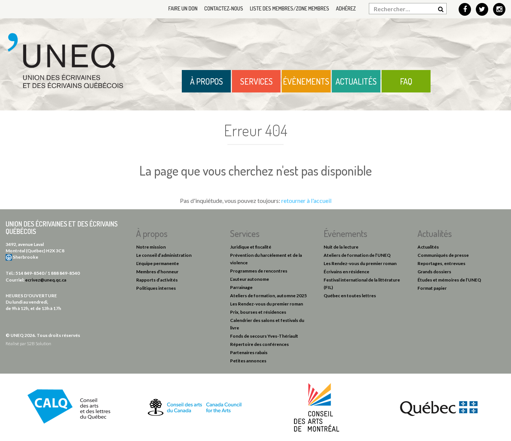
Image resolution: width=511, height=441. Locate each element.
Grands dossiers (434, 271)
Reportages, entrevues (441, 263)
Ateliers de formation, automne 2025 (268, 295)
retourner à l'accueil (306, 200)
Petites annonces (248, 361)
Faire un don (183, 8)
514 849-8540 (29, 273)
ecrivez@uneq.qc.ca (45, 280)
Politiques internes (156, 288)
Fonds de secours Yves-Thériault (264, 336)
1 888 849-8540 (64, 273)
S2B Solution (39, 343)
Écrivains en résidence (346, 271)
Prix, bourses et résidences (258, 312)
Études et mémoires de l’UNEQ (449, 280)
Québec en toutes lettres (350, 295)
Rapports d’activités (157, 280)
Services (256, 81)
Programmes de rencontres (258, 271)
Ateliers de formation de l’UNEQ (357, 255)
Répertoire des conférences (259, 344)
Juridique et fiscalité (250, 247)
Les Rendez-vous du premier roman (266, 304)
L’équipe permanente (157, 263)
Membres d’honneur (157, 271)
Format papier (432, 288)
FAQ (406, 81)
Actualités (356, 81)
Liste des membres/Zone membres (289, 8)
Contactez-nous (223, 8)
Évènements (306, 81)
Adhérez (346, 8)
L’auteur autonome (249, 279)
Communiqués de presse (443, 255)
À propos (206, 81)
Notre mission (151, 247)
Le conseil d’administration (164, 255)
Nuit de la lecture (341, 247)
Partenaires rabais (248, 352)
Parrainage (241, 287)
